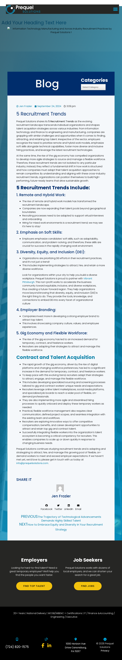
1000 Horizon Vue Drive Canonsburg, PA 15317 (75, 647)
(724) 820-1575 (17, 647)
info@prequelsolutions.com (32, 463)
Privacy (105, 650)
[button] (115, 9)
